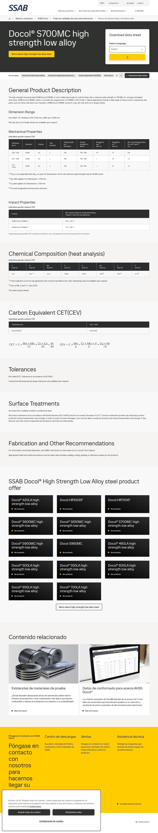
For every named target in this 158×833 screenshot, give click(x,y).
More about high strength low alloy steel (31, 54)
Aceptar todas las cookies (29, 812)
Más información (20, 711)
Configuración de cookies (51, 821)
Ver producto (19, 509)
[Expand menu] (121, 75)
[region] (51, 810)
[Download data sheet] (127, 57)
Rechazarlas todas (74, 812)
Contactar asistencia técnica (130, 804)
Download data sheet (138, 75)
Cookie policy (35, 806)
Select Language (117, 43)
